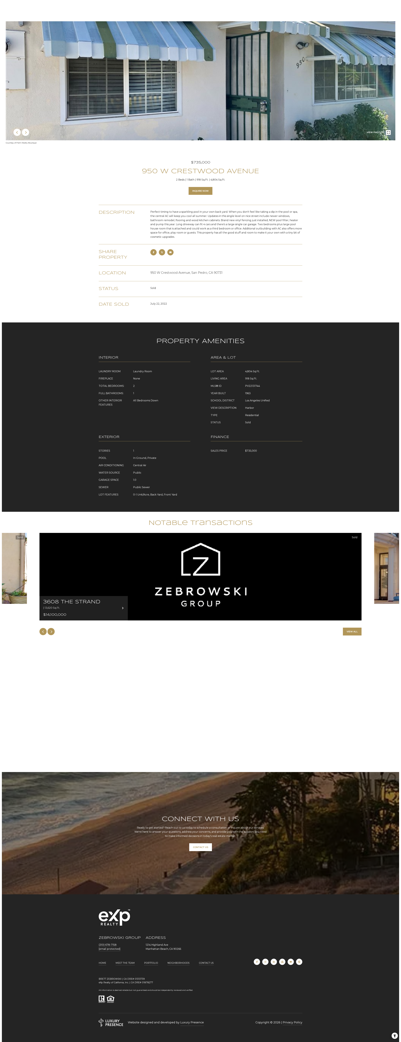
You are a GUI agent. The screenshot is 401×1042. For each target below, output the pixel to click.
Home (102, 963)
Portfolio (151, 963)
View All (352, 631)
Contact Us (206, 963)
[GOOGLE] (299, 962)
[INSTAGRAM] (265, 962)
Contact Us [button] (200, 847)
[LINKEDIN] (274, 962)
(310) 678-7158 (108, 944)
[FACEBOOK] (257, 962)
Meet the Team (125, 963)
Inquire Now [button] (200, 190)
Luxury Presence (192, 1022)
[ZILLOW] (282, 962)
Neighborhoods (178, 963)
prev (17, 132)
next (25, 132)
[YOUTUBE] (291, 962)
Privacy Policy (292, 1022)
